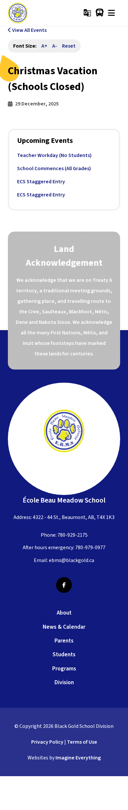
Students (64, 654)
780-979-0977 (90, 547)
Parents (64, 641)
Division (64, 682)
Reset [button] (68, 46)
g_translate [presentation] (87, 13)
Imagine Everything (78, 757)
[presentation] (111, 13)
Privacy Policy (47, 742)
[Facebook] (64, 585)
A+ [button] (44, 46)
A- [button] (54, 46)
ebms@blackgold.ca (71, 560)
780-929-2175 (72, 535)
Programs (64, 668)
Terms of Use (82, 742)
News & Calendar (64, 627)
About (64, 613)
